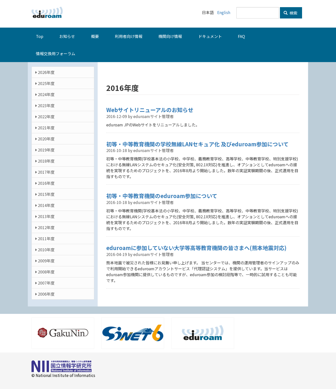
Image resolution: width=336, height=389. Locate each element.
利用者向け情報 (128, 36)
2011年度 (46, 238)
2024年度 (46, 94)
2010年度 (46, 250)
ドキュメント (210, 36)
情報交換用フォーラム (55, 53)
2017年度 (46, 172)
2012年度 (46, 227)
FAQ (241, 36)
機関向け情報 (170, 36)
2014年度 (46, 205)
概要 (95, 36)
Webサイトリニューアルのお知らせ (149, 110)
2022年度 (46, 116)
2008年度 (46, 272)
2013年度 (46, 216)
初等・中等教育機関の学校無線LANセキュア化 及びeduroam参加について (197, 144)
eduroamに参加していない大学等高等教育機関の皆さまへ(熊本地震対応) (196, 248)
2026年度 (46, 72)
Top (39, 36)
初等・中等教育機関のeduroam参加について (161, 196)
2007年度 (46, 283)
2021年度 (46, 128)
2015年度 (46, 194)
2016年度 (46, 183)
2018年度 (46, 161)
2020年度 (46, 139)
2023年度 (46, 105)
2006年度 (46, 294)
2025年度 (46, 83)
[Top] (48, 12)
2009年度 (46, 261)
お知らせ (67, 36)
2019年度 (46, 150)
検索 (293, 13)
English (223, 12)
